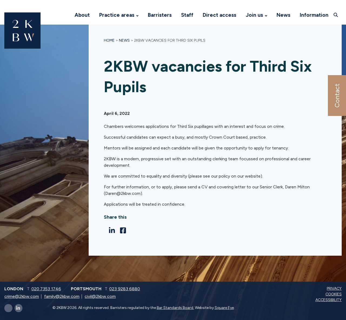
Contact (337, 96)
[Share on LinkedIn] (113, 230)
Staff (187, 15)
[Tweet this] (105, 230)
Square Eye (224, 307)
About (82, 15)
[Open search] (336, 15)
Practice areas (116, 15)
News (283, 15)
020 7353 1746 (46, 288)
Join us (254, 15)
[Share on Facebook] (124, 230)
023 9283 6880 (124, 288)
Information (314, 15)
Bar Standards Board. (175, 307)
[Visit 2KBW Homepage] (64, 15)
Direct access (219, 15)
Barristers (160, 15)
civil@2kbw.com (100, 296)
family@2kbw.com (61, 296)
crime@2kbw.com (21, 296)
